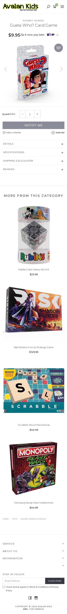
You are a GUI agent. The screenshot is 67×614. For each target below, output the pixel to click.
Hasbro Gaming (33, 20)
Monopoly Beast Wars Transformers (33, 502)
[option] (33, 72)
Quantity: (9, 114)
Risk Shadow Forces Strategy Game (34, 347)
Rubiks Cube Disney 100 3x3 (34, 269)
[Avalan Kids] (21, 6)
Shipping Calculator (18, 160)
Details (8, 143)
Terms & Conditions (39, 587)
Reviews (9, 169)
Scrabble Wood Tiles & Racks (34, 425)
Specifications (13, 152)
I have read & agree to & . (32, 589)
